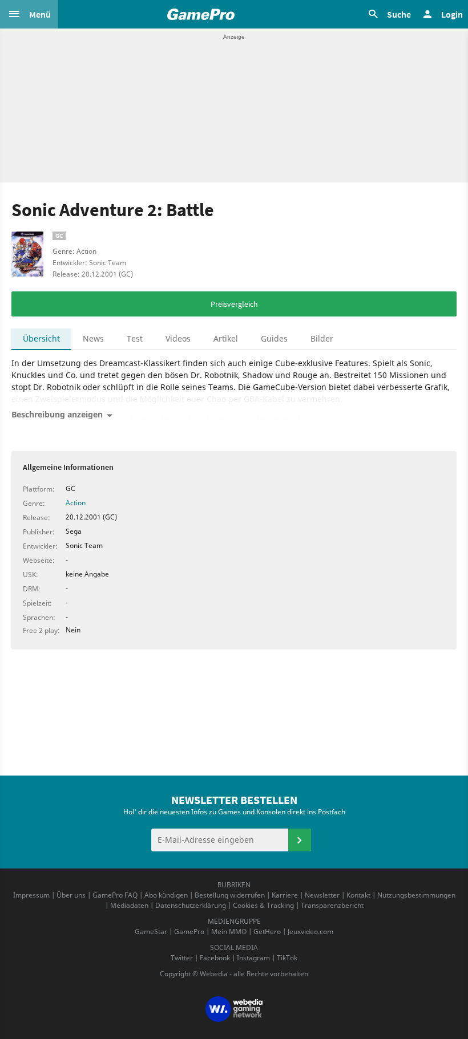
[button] (29, 14)
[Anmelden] (299, 840)
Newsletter (322, 895)
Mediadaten (129, 905)
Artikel (225, 338)
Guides (274, 338)
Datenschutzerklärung (190, 905)
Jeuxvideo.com (310, 931)
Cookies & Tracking (263, 905)
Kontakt (358, 895)
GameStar (151, 931)
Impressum (31, 895)
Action (76, 503)
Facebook (215, 958)
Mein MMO (229, 931)
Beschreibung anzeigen (57, 414)
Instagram (253, 958)
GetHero (267, 931)
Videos (178, 338)
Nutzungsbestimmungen (416, 895)
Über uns (71, 895)
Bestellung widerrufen (230, 895)
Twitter (182, 958)
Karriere (285, 895)
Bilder (321, 338)
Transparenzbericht (332, 905)
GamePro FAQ (115, 895)
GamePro (189, 931)
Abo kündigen (166, 895)
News (93, 338)
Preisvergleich (234, 304)
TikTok (287, 958)
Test (135, 338)
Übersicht (41, 338)
